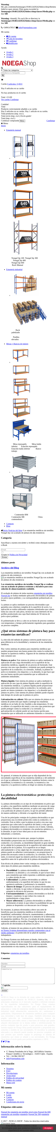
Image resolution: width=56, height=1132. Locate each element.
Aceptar (48, 1128)
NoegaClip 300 (34, 1114)
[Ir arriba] (1, 995)
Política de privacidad (15, 1078)
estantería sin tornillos (19, 1112)
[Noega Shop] (19, 66)
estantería (24, 1114)
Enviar (4, 557)
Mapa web (10, 1082)
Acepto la (5, 555)
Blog (8, 526)
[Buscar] (3, 75)
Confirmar (12, 41)
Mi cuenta (12, 36)
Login (8, 1095)
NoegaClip (5, 1112)
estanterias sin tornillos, (20, 953)
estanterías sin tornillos (10, 1114)
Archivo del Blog (10, 567)
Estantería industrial (14, 269)
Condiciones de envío (15, 1102)
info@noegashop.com (27, 27)
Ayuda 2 (9, 54)
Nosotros (10, 1068)
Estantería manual (13, 130)
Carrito (9, 1097)
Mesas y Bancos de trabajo (17, 344)
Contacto (10, 524)
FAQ (8, 1071)
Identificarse (13, 43)
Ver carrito (5, 99)
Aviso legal (10, 1075)
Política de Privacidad (18, 555)
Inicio (3, 126)
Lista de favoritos (15, 39)
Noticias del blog (15, 530)
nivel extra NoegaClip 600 (40, 1112)
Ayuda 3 (9, 57)
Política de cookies (14, 1080)
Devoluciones (12, 1073)
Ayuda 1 (9, 52)
